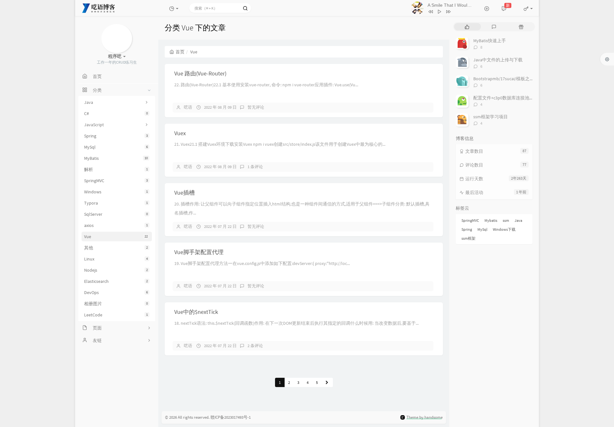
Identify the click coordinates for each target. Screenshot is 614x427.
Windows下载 (504, 229)
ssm (506, 220)
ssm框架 (468, 238)
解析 (116, 169)
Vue (116, 236)
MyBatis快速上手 (489, 40)
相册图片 (116, 304)
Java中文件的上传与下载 (498, 60)
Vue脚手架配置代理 (199, 252)
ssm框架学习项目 (490, 117)
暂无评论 (256, 107)
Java (518, 220)
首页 (180, 52)
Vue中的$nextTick (196, 311)
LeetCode (116, 315)
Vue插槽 (184, 192)
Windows (116, 192)
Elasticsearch (116, 281)
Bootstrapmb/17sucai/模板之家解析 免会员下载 (519, 79)
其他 (116, 248)
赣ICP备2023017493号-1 (230, 417)
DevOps (116, 292)
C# (116, 113)
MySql (116, 147)
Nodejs (116, 270)
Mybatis (490, 220)
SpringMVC (116, 180)
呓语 (188, 107)
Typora (116, 203)
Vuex (180, 133)
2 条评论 (255, 345)
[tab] (467, 26)
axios (116, 225)
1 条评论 (255, 166)
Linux (116, 259)
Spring (116, 136)
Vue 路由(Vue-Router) (200, 73)
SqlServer (116, 214)
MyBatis (116, 158)
